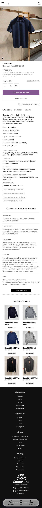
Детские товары (20, 445)
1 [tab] (2, 58)
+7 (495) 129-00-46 (22, 487)
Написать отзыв (21, 290)
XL (11, 86)
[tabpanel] (21, 34)
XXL (16, 86)
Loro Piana (7, 63)
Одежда (20, 396)
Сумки (20, 402)
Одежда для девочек (20, 439)
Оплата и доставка (20, 458)
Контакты (20, 464)
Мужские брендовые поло (13, 201)
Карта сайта (20, 470)
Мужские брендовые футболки (14, 197)
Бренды (20, 448)
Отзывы (20, 461)
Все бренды (20, 467)
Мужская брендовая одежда (13, 193)
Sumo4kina (20, 493)
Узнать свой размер (33, 80)
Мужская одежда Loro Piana (13, 190)
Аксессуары (20, 405)
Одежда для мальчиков (20, 436)
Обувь (20, 399)
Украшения (20, 408)
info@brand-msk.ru (23, 490)
